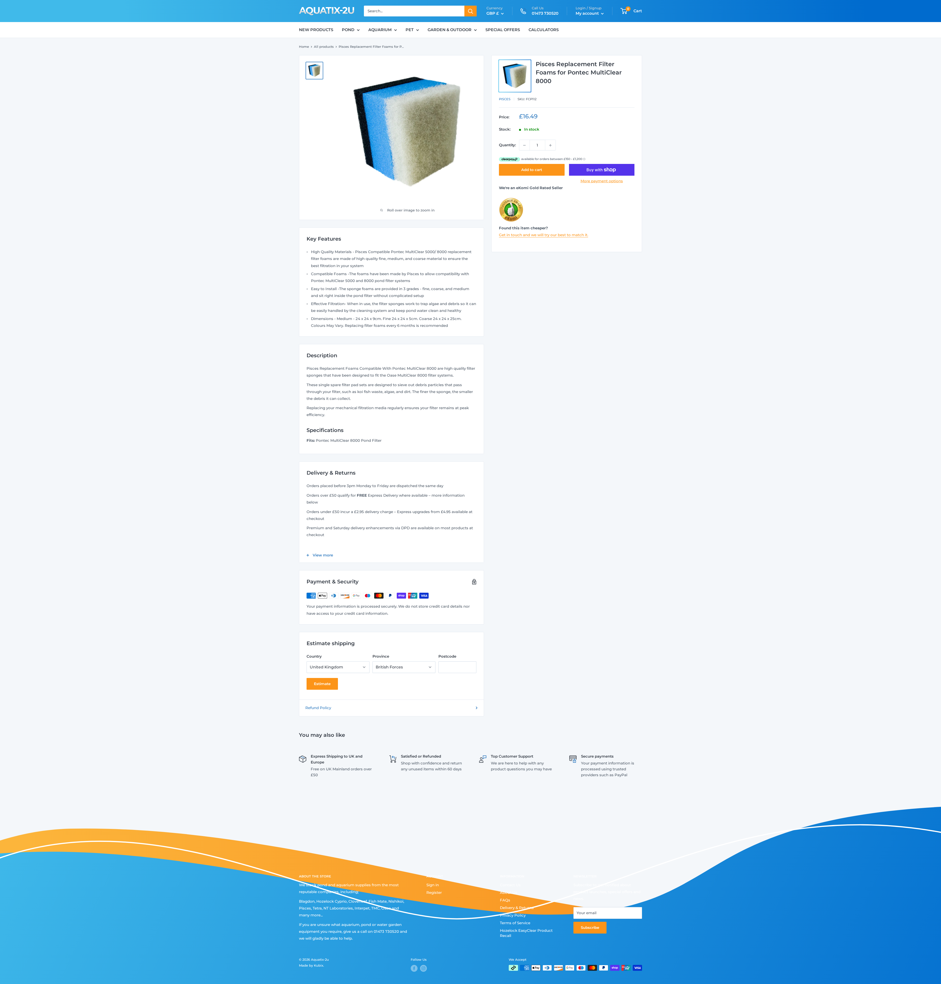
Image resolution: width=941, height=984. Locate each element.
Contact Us (510, 885)
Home (304, 47)
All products (324, 47)
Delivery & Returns (517, 907)
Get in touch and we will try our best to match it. (543, 235)
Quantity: (507, 145)
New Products (316, 29)
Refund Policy (318, 707)
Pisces (504, 99)
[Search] (470, 11)
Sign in (432, 885)
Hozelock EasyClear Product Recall (526, 933)
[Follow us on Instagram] (423, 968)
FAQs (505, 900)
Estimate (322, 683)
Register (434, 892)
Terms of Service (515, 923)
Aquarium (380, 29)
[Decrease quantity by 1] (524, 145)
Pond (348, 29)
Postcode (447, 656)
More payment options (602, 181)
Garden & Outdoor (449, 29)
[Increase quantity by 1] (550, 145)
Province (380, 656)
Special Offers (502, 29)
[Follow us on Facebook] (414, 968)
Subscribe (590, 927)
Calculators (544, 29)
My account (588, 13)
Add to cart (531, 169)
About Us (508, 892)
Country (314, 656)
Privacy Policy (513, 915)
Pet (410, 29)
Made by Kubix (311, 965)
